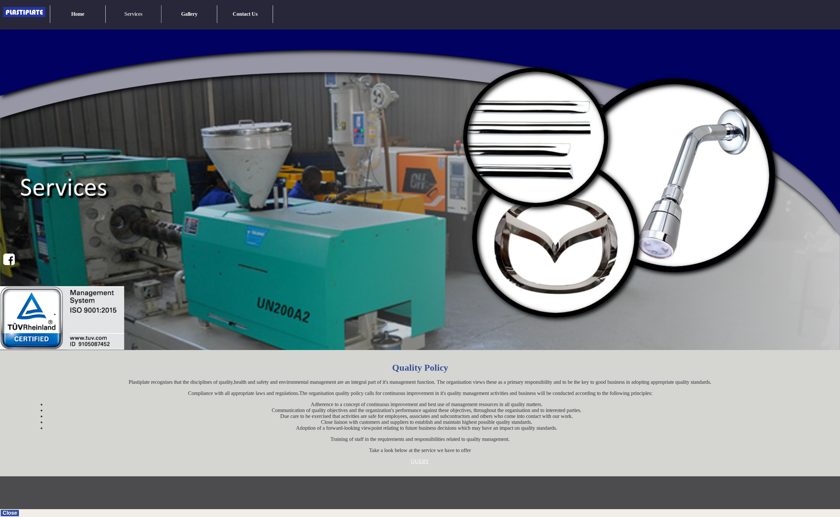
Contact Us (245, 14)
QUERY (420, 461)
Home (77, 14)
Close (10, 513)
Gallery (189, 14)
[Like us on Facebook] (9, 259)
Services (133, 14)
